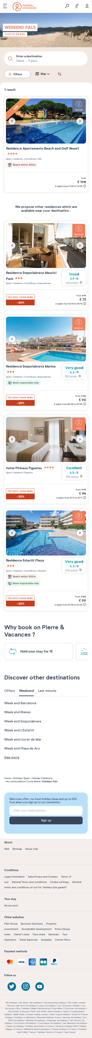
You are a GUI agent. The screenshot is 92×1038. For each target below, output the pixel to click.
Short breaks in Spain (58, 1011)
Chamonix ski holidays (57, 1020)
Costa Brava (15, 34)
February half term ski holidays (21, 1005)
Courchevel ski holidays (49, 1023)
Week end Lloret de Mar (22, 739)
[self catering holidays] (24, 7)
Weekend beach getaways (37, 1029)
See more (11, 757)
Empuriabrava (44, 283)
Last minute (47, 691)
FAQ (6, 848)
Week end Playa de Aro (22, 748)
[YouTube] (39, 986)
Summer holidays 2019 (66, 1026)
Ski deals (23, 1002)
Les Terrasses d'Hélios (69, 1005)
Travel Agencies (28, 939)
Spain (8, 158)
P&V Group (11, 923)
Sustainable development (37, 929)
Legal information (14, 876)
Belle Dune (19, 1014)
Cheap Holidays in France (64, 1029)
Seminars (53, 934)
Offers (9, 691)
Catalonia (17, 158)
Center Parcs (63, 939)
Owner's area (21, 934)
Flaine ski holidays (15, 1026)
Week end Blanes (17, 712)
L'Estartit (41, 570)
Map (43, 74)
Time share (38, 934)
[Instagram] (25, 986)
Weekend (26, 691)
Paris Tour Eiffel (38, 1011)
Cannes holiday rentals (37, 1014)
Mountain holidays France (49, 1017)
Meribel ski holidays (35, 1020)
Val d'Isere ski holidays (25, 1023)
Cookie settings (59, 882)
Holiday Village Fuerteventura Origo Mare (42, 1008)
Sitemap (17, 848)
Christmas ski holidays (75, 1008)
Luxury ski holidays (47, 1005)
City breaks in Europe (18, 1011)
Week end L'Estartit (19, 730)
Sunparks (46, 939)
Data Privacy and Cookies (43, 876)
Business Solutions (32, 923)
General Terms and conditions (29, 882)
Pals (39, 158)
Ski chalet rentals (76, 1002)
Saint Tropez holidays (60, 1014)
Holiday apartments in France (40, 1026)
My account (11, 905)
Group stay (31, 848)
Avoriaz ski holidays (72, 1017)
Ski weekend (36, 1002)
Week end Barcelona (20, 703)
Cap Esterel (69, 1032)
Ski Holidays (11, 1002)
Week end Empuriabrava (22, 721)
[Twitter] (11, 986)
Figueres (28, 472)
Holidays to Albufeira (25, 1017)
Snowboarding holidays (55, 1002)
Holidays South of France (49, 1032)
